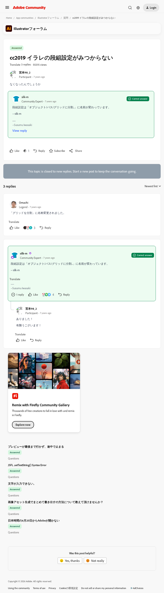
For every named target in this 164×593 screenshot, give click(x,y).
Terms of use (39, 588)
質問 (65, 17)
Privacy (52, 588)
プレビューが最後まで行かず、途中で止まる (36, 446)
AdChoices (138, 588)
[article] (82, 215)
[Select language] (138, 7)
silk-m (25, 97)
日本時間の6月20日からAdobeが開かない (34, 520)
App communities (24, 17)
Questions (13, 458)
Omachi (23, 202)
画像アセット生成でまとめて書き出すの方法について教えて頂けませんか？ (55, 502)
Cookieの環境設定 (68, 588)
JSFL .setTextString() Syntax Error (27, 465)
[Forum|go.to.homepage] (29, 7)
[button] (7, 9)
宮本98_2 (24, 72)
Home (9, 17)
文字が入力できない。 (22, 483)
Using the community (19, 588)
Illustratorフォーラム (48, 17)
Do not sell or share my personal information (103, 588)
